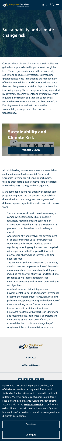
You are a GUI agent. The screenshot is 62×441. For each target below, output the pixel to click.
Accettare (31, 424)
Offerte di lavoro (31, 365)
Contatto (31, 357)
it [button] (43, 5)
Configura (31, 435)
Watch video (31, 150)
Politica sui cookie (33, 404)
